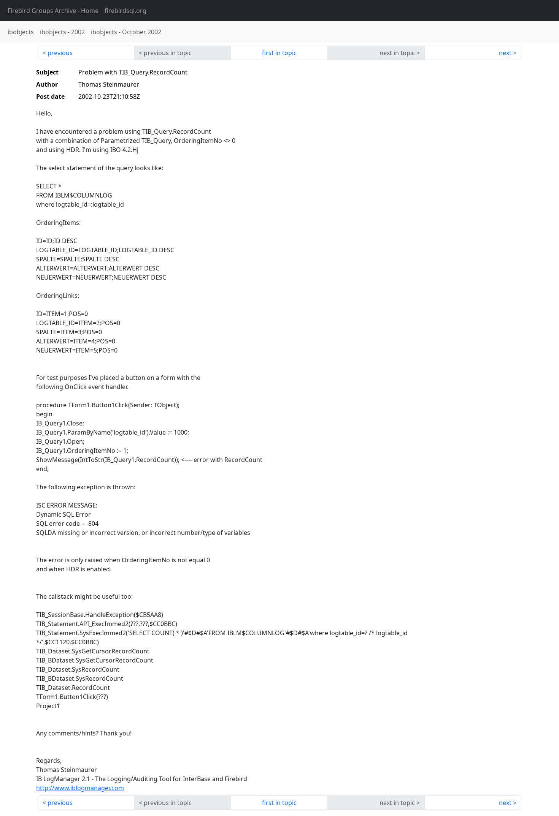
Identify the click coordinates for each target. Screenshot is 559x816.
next (505, 53)
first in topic (279, 53)
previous (60, 53)
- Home (53, 10)
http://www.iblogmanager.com (80, 788)
